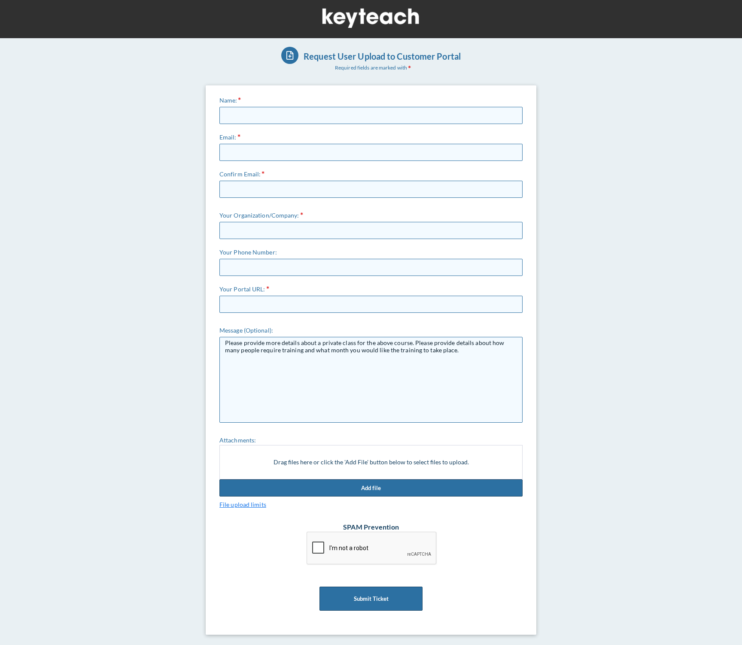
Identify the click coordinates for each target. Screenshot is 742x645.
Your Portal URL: (242, 289)
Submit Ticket (371, 598)
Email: (228, 137)
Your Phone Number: (248, 252)
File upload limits (242, 504)
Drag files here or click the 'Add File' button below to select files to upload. (371, 462)
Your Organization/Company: (259, 215)
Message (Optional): (246, 330)
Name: (228, 100)
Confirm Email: (240, 174)
